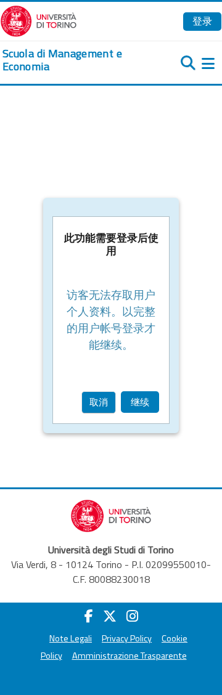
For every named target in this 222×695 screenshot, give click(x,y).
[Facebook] (89, 616)
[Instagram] (132, 616)
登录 (202, 21)
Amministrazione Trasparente (129, 655)
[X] (109, 616)
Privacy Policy (127, 638)
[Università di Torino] (38, 19)
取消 (98, 402)
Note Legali (70, 638)
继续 (140, 402)
